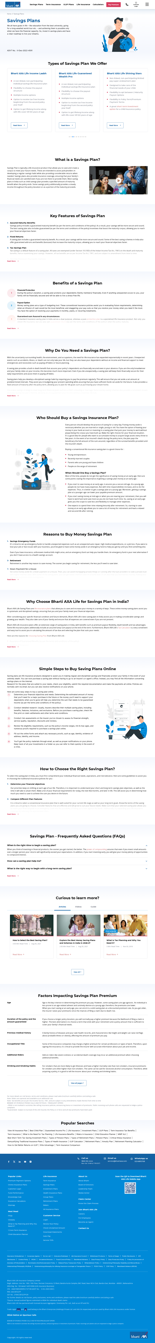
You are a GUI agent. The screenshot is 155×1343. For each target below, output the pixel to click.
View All (77, 972)
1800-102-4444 (87, 1161)
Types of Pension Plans (59, 1138)
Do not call (47, 1256)
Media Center (84, 1193)
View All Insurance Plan (17, 1130)
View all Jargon (76, 1083)
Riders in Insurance (84, 1134)
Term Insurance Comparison (68, 1145)
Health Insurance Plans (52, 1193)
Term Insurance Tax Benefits (123, 1130)
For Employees (84, 1218)
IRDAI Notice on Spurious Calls (21, 1315)
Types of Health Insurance (56, 1141)
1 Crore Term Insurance (17, 1230)
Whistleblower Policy (92, 1263)
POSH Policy (98, 1266)
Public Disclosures (128, 1256)
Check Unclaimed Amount (54, 1228)
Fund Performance (16, 1193)
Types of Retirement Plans (82, 1138)
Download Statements (52, 1232)
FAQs (10, 1216)
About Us (82, 1176)
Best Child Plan (36, 1130)
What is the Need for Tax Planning (37, 1134)
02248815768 (140, 1161)
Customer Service (51, 1215)
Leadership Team (85, 1189)
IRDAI (33, 1259)
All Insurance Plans (51, 1209)
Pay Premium (113, 5)
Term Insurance (53, 4)
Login (45, 1220)
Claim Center (84, 1199)
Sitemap (11, 1205)
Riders (45, 1205)
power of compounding (97, 849)
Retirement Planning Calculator (128, 1141)
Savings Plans (36, 4)
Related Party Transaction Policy (69, 1263)
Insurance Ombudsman (15, 1256)
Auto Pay (46, 1236)
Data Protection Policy (116, 1259)
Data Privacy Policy (98, 1259)
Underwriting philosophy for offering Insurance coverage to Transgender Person (62, 1266)
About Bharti (83, 1181)
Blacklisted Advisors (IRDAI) (127, 1266)
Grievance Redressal (61, 1256)
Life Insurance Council (79, 1256)
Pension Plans (102, 1138)
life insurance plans (42, 608)
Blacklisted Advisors (81, 1259)
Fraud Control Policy (63, 1259)
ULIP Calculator (76, 1141)
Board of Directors (85, 1185)
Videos (78, 907)
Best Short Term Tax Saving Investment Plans (27, 1138)
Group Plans (48, 1197)
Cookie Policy (23, 1259)
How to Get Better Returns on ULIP (23, 1145)
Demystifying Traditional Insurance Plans (25, 1141)
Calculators (98, 4)
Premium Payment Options (19, 1181)
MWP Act (122, 1134)
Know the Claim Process (88, 1203)
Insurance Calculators (17, 1201)
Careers (81, 1214)
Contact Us (83, 1228)
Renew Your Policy (50, 1224)
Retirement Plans (92, 1141)
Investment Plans (89, 1130)
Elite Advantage (47, 1145)
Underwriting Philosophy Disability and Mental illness (121, 1263)
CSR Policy (110, 1266)
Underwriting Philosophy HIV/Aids (19, 1266)
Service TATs (48, 1240)
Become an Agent (85, 1222)
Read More (17, 125)
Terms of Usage (113, 1256)
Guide (93, 907)
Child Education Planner (105, 1134)
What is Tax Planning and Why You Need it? (22, 1225)
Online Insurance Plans (17, 1185)
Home (9, 14)
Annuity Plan (107, 1141)
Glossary (11, 1220)
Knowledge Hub (14, 1197)
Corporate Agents (33, 1256)
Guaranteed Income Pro (55, 1130)
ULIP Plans (68, 4)
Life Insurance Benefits (64, 1134)
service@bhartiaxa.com (117, 1161)
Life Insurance (83, 4)
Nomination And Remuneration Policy (41, 1263)
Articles (62, 907)
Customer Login (14, 1189)
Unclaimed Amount (46, 1259)
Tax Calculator (124, 627)
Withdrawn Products (97, 1256)
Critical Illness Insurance (120, 1138)
